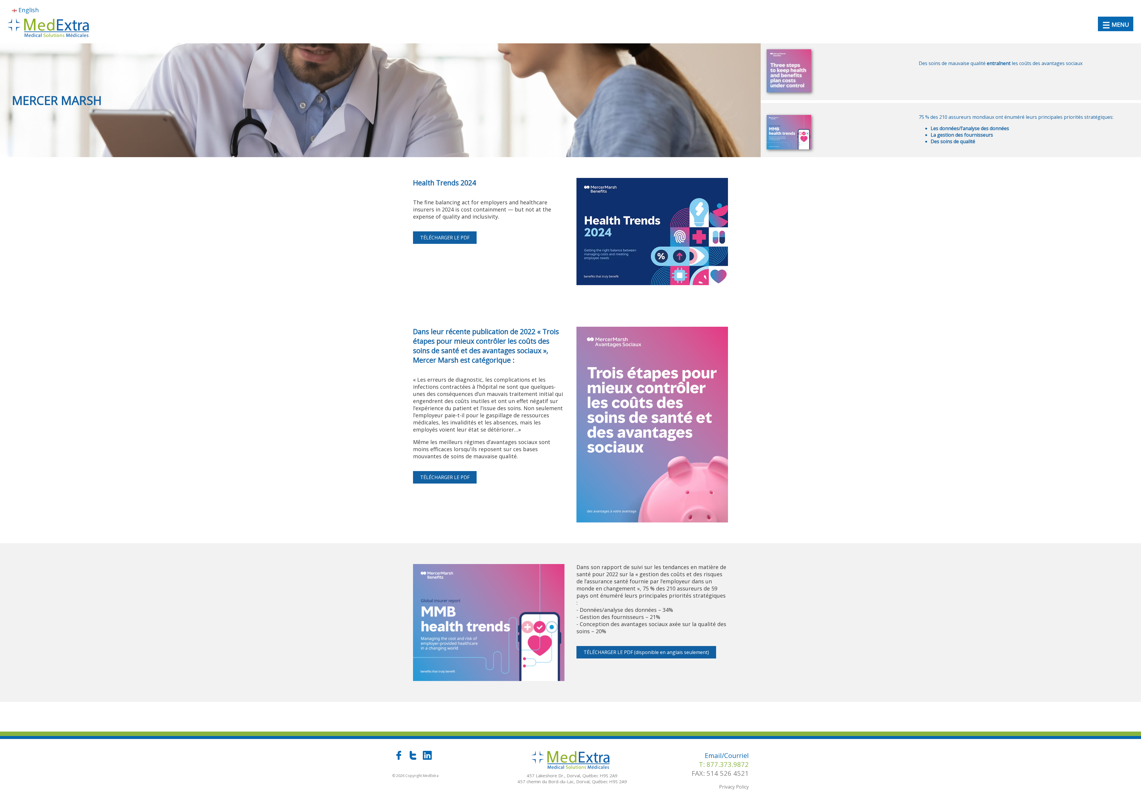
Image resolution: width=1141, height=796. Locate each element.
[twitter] (413, 758)
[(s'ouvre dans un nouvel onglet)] (652, 283)
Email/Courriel (727, 755)
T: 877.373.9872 (724, 764)
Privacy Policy (734, 787)
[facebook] (399, 758)
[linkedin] (427, 758)
